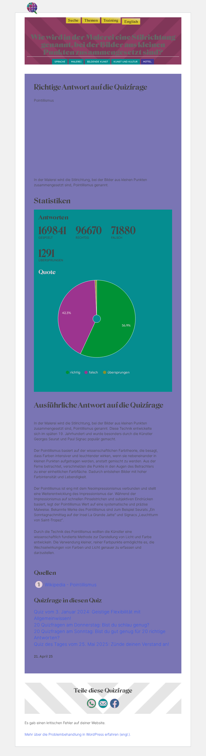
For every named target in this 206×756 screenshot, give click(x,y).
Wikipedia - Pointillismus (70, 584)
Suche (73, 20)
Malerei (76, 61)
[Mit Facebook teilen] (114, 707)
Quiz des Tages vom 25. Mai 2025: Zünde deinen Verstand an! (101, 644)
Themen (91, 20)
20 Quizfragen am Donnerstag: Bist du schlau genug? (91, 624)
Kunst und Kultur (125, 61)
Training (111, 20)
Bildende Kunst (97, 61)
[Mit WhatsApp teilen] (91, 707)
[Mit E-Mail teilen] (103, 707)
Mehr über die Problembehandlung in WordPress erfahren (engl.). (78, 734)
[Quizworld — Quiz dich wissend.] (40, 9)
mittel (147, 61)
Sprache (60, 61)
